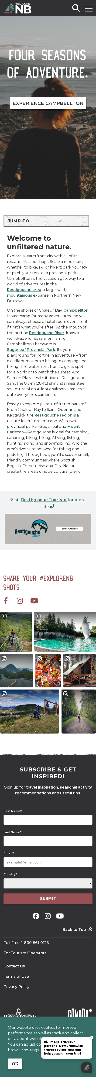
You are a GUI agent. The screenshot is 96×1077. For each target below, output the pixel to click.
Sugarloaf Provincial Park (31, 349)
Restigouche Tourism (44, 499)
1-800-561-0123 (35, 943)
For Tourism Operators (25, 953)
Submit (48, 898)
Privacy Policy (16, 987)
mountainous (19, 295)
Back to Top (74, 929)
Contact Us (14, 966)
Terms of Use (16, 976)
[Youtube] (60, 916)
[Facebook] (36, 916)
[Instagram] (48, 916)
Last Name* (12, 832)
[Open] (89, 8)
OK (15, 1063)
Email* (8, 853)
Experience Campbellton (48, 103)
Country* (10, 874)
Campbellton (75, 310)
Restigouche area (24, 290)
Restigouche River (46, 333)
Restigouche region (53, 415)
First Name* (12, 811)
